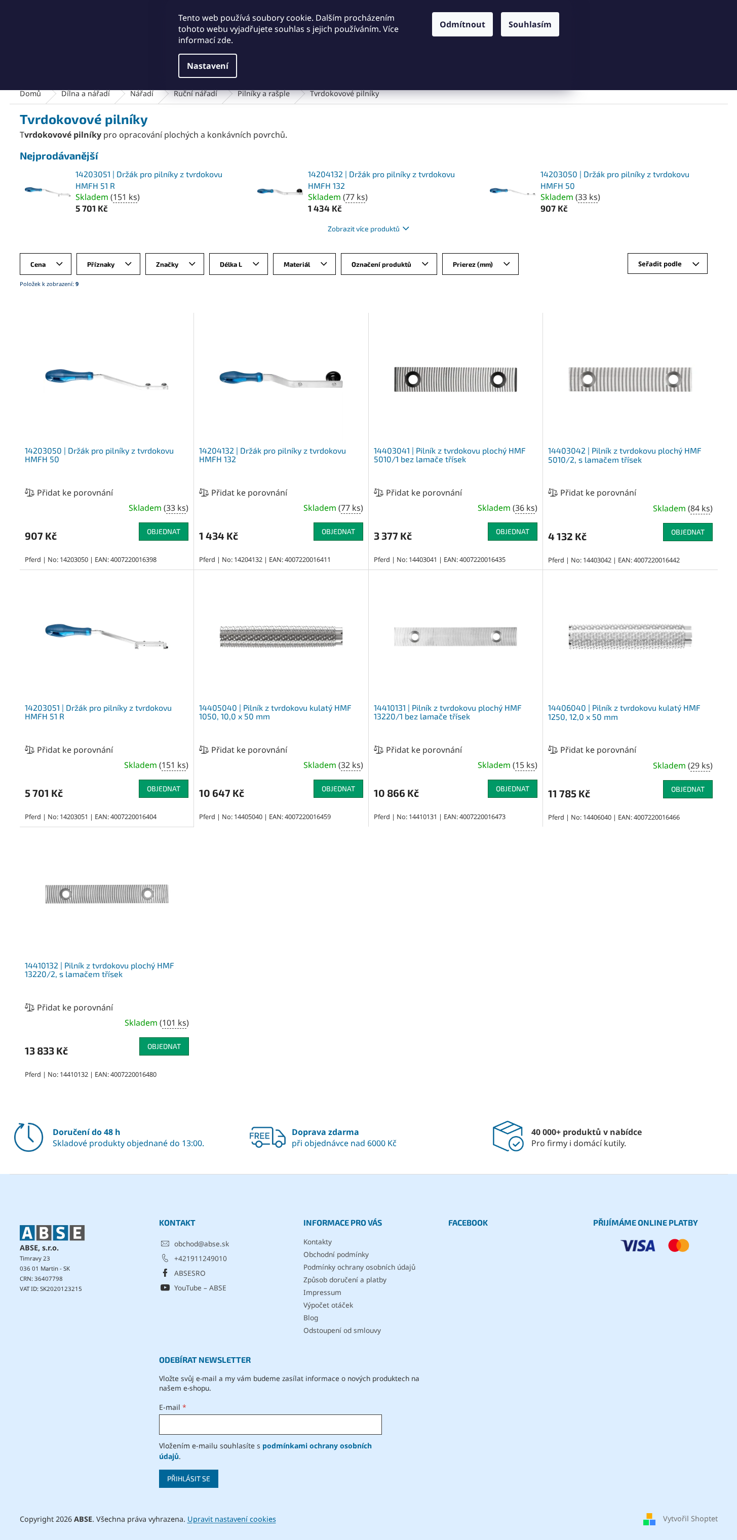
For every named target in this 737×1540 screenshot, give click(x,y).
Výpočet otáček (328, 1305)
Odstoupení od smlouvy (342, 1330)
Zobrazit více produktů (364, 228)
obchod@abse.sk (201, 1243)
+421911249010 (200, 1258)
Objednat (163, 531)
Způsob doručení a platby (344, 1279)
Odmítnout (462, 24)
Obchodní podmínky (336, 1254)
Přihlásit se (188, 1478)
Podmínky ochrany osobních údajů (359, 1267)
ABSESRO (190, 1273)
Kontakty (317, 1241)
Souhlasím (530, 24)
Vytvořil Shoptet (690, 1518)
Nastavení (207, 65)
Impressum (322, 1292)
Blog (310, 1317)
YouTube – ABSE (200, 1287)
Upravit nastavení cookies (231, 1519)
